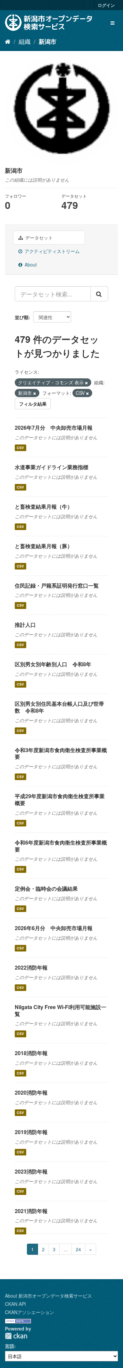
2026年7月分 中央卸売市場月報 (53, 427)
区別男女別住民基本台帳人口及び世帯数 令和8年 (59, 707)
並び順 (22, 317)
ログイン (106, 5)
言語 (9, 1346)
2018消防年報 (31, 1053)
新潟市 (47, 41)
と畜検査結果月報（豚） (43, 546)
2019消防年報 (31, 1132)
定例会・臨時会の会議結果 (46, 888)
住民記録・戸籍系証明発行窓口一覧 (57, 585)
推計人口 (25, 624)
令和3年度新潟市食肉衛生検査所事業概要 (61, 753)
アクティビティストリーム (51, 251)
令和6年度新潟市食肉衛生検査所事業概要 (61, 846)
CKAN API (15, 1304)
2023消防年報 (31, 1171)
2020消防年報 (31, 1092)
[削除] (86, 382)
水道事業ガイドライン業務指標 (51, 467)
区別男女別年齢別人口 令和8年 (53, 664)
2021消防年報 (31, 1211)
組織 (25, 41)
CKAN (16, 1335)
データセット (38, 237)
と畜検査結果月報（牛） (43, 506)
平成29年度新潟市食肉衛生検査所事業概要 (60, 799)
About (30, 264)
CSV (20, 447)
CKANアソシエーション (29, 1312)
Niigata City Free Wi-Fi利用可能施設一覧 (60, 1010)
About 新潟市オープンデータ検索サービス (48, 1295)
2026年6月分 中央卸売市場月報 (53, 928)
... (66, 1249)
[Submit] (99, 293)
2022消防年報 (31, 967)
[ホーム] (7, 41)
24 (78, 1249)
